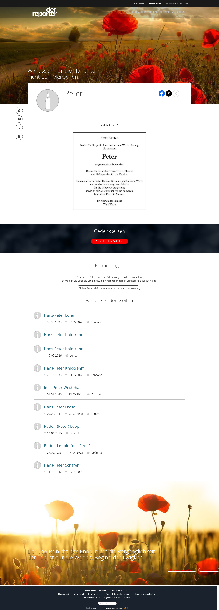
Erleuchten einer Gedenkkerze (110, 241)
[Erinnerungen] (19, 136)
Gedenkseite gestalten (177, 3)
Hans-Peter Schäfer (61, 465)
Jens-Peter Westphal (62, 387)
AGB (128, 590)
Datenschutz (116, 590)
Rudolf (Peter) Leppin (63, 426)
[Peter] (19, 110)
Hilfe (98, 597)
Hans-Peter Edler (59, 315)
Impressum (102, 590)
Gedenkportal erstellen (96, 608)
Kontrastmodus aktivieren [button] (145, 594)
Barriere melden (95, 594)
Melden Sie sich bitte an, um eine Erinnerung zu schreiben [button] (108, 287)
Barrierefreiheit (77, 594)
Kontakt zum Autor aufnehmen (183, 570)
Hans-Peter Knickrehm (64, 334)
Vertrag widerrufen (107, 603)
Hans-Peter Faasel (60, 407)
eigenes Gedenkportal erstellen (117, 597)
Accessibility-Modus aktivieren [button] (118, 594)
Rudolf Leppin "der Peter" (67, 445)
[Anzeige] (19, 119)
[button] (176, 93)
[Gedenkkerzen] (19, 127)
